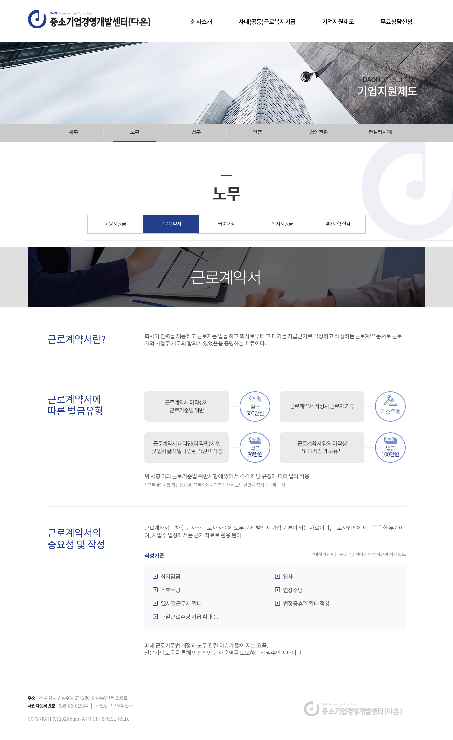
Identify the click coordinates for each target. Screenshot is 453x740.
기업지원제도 (338, 22)
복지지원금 (282, 224)
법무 (196, 132)
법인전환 (318, 132)
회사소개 (201, 22)
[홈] (89, 19)
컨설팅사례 (380, 132)
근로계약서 (170, 224)
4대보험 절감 (338, 224)
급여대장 (226, 224)
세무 (73, 132)
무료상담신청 (396, 22)
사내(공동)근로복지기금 (266, 22)
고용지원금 (115, 224)
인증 (257, 132)
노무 (134, 132)
